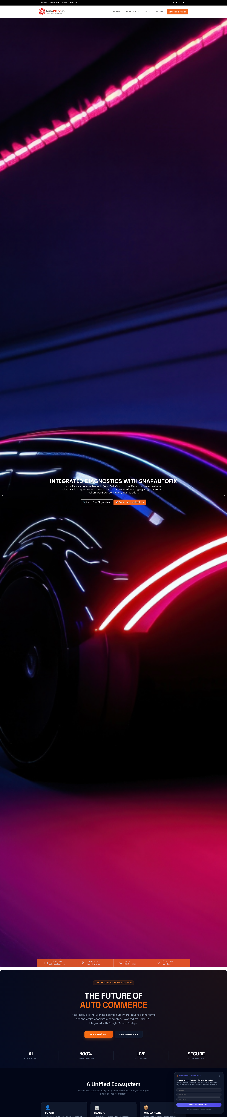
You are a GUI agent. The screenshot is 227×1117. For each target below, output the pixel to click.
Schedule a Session (177, 12)
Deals (64, 2)
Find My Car (54, 2)
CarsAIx (73, 2)
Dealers (43, 2)
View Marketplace (128, 1034)
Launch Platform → (99, 1034)
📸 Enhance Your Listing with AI (126, 502)
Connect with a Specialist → (199, 1104)
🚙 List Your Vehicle (94, 502)
